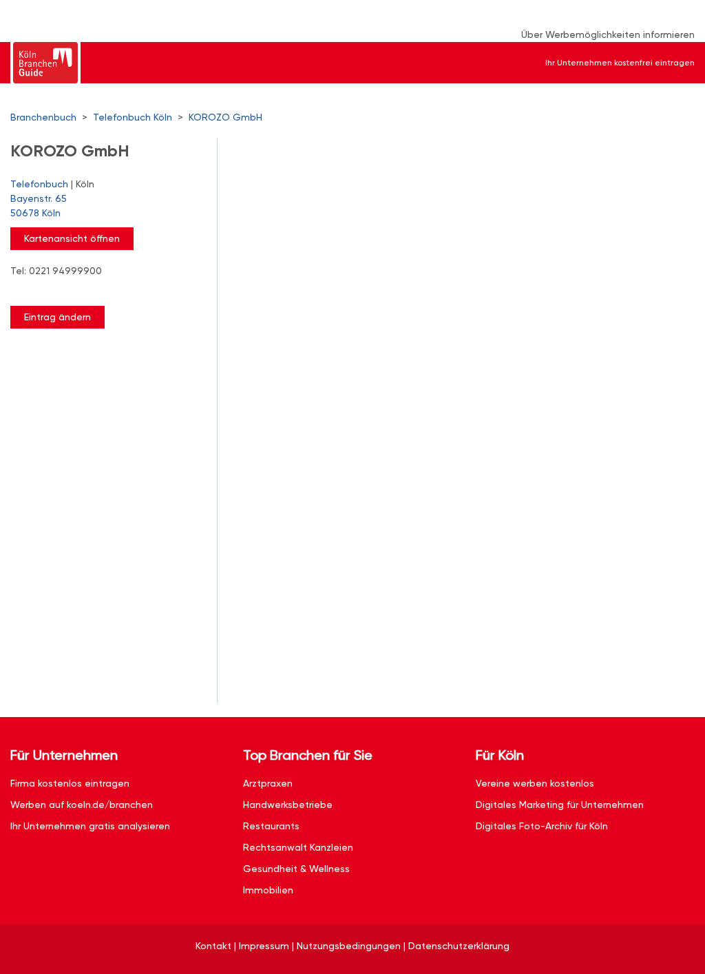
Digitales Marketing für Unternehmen (560, 804)
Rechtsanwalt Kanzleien (298, 847)
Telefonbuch (39, 183)
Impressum (264, 945)
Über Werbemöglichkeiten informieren (608, 34)
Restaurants (271, 825)
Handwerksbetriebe (288, 804)
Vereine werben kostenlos (535, 783)
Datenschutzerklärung (458, 945)
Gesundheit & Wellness (296, 868)
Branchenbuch (43, 117)
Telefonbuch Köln (132, 117)
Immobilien (268, 889)
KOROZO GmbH (225, 117)
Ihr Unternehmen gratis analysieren (90, 825)
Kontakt (213, 945)
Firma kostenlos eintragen (69, 783)
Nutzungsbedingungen (349, 945)
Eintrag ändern (57, 316)
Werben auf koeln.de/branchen (81, 804)
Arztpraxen (268, 783)
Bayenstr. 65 (38, 205)
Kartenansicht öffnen (72, 238)
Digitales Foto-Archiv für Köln (542, 825)
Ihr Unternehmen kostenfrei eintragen (620, 63)
